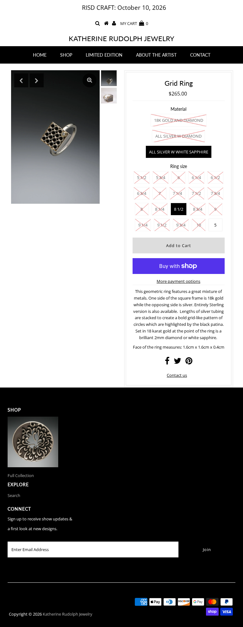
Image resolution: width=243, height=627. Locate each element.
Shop (66, 55)
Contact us (177, 375)
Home (40, 55)
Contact (200, 55)
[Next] (37, 80)
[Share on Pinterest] (188, 362)
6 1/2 (215, 177)
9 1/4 (142, 225)
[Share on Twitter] (177, 362)
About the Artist (156, 55)
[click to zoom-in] (90, 80)
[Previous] (21, 80)
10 (198, 225)
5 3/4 (160, 177)
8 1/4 (159, 209)
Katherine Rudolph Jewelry (121, 38)
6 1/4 (196, 177)
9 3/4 (180, 225)
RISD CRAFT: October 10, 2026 (124, 7)
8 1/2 (178, 209)
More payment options (178, 281)
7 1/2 (196, 193)
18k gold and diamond (178, 120)
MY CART (134, 23)
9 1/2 (161, 225)
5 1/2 (141, 177)
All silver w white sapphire (178, 152)
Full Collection (21, 475)
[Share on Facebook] (167, 362)
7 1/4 (177, 193)
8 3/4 (197, 209)
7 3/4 (215, 193)
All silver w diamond (178, 136)
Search (14, 495)
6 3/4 (141, 193)
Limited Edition (104, 55)
